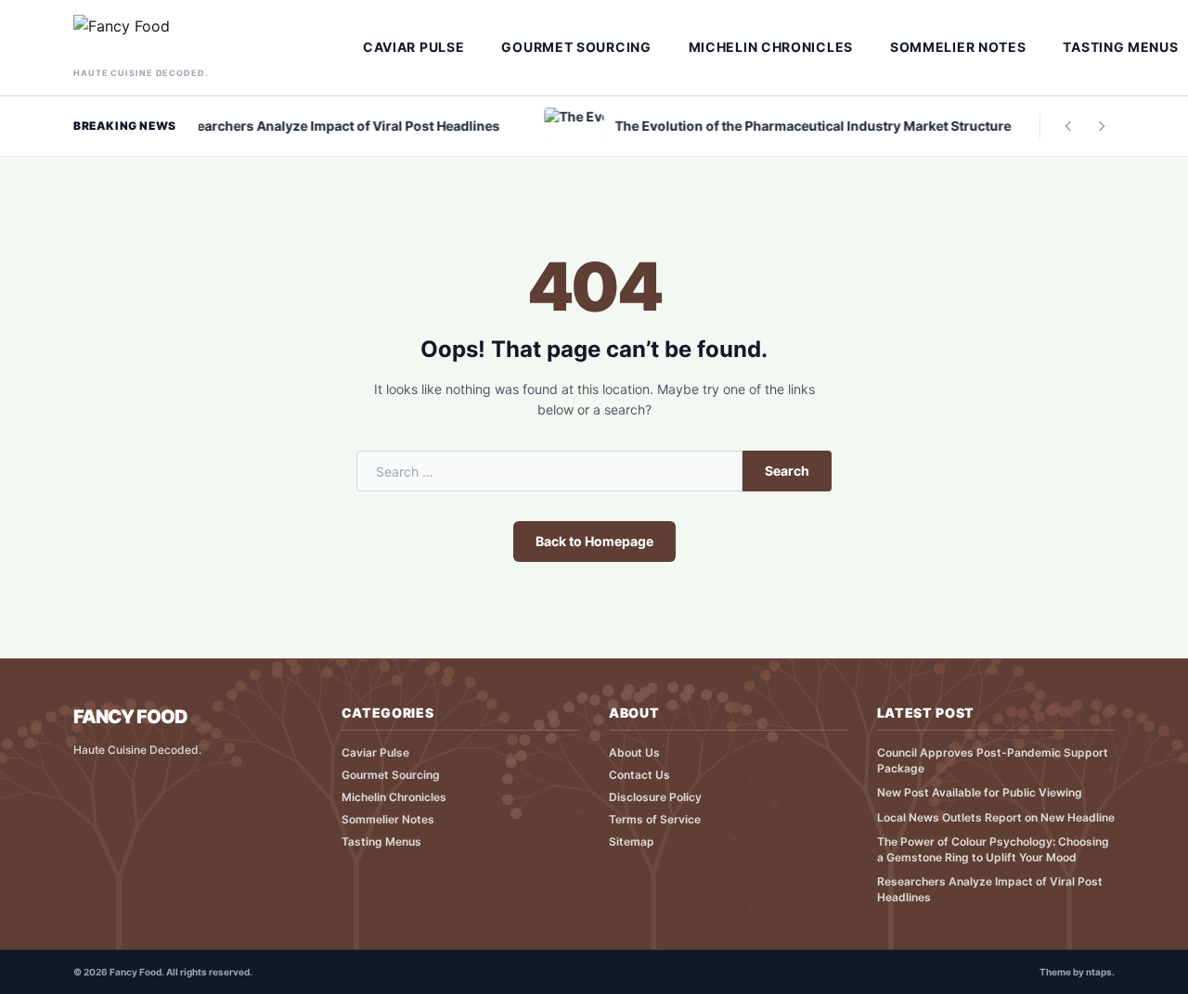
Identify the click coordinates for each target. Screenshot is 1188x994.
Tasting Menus (381, 841)
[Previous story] (1068, 126)
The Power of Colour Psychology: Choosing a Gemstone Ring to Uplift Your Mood (993, 849)
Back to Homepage (594, 541)
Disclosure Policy (655, 797)
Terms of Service (655, 819)
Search (787, 470)
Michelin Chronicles (771, 47)
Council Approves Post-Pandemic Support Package (992, 760)
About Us (634, 752)
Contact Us (639, 775)
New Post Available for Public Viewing (979, 792)
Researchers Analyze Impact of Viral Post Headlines (990, 889)
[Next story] (1102, 126)
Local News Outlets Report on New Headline (996, 817)
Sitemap (631, 841)
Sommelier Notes (958, 47)
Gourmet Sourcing (576, 47)
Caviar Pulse (413, 47)
